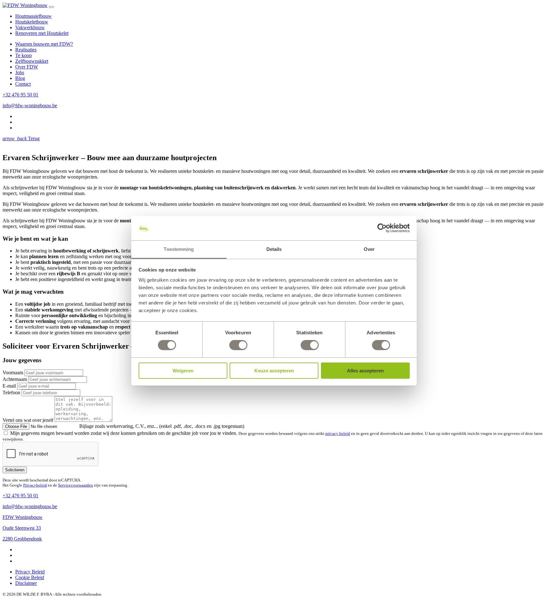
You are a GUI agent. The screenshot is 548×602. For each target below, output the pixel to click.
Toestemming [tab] (179, 249)
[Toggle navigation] (51, 7)
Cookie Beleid (29, 577)
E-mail (9, 386)
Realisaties (25, 49)
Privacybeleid (35, 485)
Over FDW (26, 66)
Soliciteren (14, 470)
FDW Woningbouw (22, 517)
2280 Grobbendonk (22, 538)
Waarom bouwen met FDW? (44, 44)
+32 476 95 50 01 (20, 94)
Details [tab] (274, 249)
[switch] (238, 345)
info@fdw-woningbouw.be (30, 105)
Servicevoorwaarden (75, 485)
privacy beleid (337, 433)
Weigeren (183, 370)
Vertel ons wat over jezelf (28, 420)
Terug (21, 138)
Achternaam (15, 379)
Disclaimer (26, 583)
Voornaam (13, 372)
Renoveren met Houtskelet (41, 33)
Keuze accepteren (274, 370)
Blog (20, 78)
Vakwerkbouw (30, 27)
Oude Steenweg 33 (22, 528)
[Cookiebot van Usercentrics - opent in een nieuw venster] (382, 228)
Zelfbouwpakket (31, 61)
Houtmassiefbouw (33, 16)
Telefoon (11, 392)
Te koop (23, 55)
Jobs (19, 72)
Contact (23, 84)
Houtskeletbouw (31, 21)
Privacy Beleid (30, 571)
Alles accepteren (365, 370)
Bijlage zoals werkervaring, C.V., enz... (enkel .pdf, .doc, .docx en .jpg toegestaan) (161, 426)
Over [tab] (369, 249)
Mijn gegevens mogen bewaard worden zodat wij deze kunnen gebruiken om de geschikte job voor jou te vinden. (124, 433)
